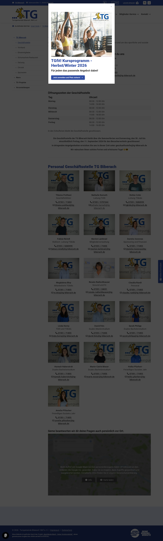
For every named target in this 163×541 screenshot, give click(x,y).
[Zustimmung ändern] (5, 535)
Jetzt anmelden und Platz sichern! (66, 77)
